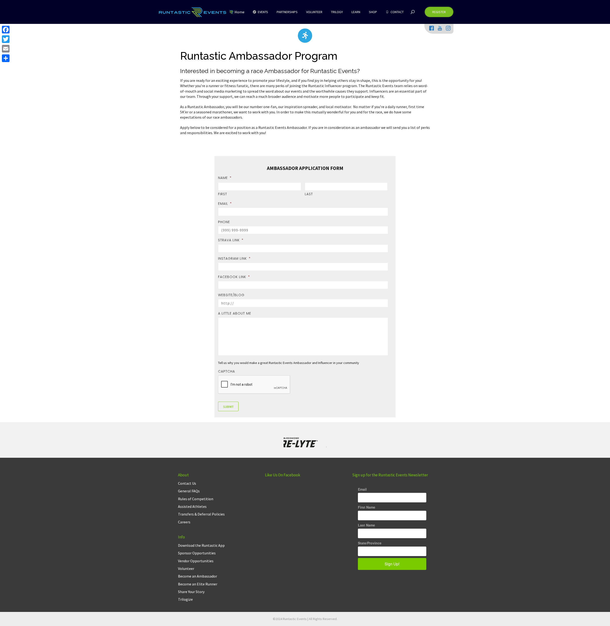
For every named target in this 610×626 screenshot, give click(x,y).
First (222, 194)
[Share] (5, 58)
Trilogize (185, 599)
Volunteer (186, 568)
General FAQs (189, 491)
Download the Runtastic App (201, 545)
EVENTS (262, 12)
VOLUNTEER (314, 12)
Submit (228, 407)
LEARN (355, 12)
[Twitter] (5, 39)
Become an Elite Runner (197, 584)
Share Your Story (191, 591)
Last (309, 194)
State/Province (369, 543)
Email (362, 489)
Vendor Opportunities (196, 560)
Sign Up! (392, 564)
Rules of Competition (195, 498)
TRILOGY (337, 12)
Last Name (366, 525)
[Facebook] (5, 29)
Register (439, 12)
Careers (184, 522)
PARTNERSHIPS (287, 12)
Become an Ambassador (197, 576)
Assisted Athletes (192, 506)
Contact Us (187, 483)
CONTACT (397, 12)
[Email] (5, 48)
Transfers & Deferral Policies (201, 514)
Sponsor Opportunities (197, 553)
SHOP (373, 12)
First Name (366, 507)
